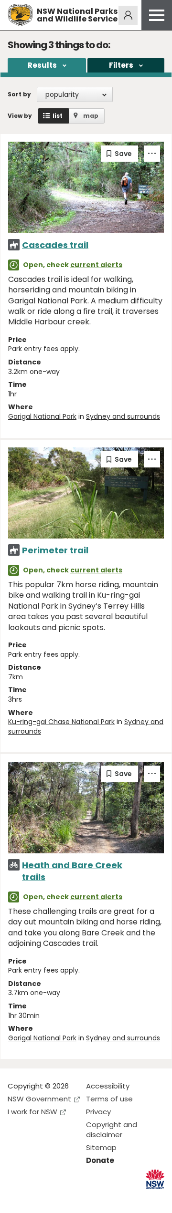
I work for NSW (32, 1112)
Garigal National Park (42, 416)
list (58, 116)
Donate (100, 1160)
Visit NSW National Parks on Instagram (37, 1198)
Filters (121, 65)
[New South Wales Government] (155, 1179)
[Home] (20, 15)
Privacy (98, 1112)
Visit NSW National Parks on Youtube (57, 1198)
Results (42, 65)
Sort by (19, 94)
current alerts (96, 265)
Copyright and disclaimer (111, 1130)
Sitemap (101, 1147)
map (90, 116)
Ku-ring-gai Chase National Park (61, 721)
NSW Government (39, 1099)
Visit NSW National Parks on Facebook (16, 1198)
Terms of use (109, 1099)
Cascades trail (55, 245)
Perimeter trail (55, 550)
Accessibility (107, 1086)
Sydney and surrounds (123, 416)
